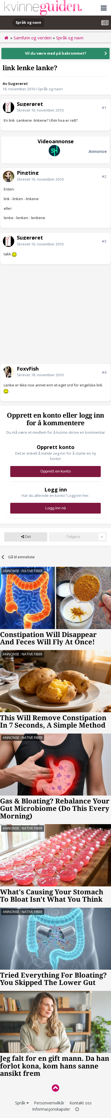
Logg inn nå (55, 508)
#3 (104, 241)
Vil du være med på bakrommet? (55, 53)
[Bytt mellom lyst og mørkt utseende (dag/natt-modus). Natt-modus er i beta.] (77, 1109)
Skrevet (40, 110)
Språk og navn (50, 88)
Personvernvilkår (49, 1103)
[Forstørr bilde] (14, 253)
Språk (20, 1103)
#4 (104, 372)
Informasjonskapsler (51, 1109)
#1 (104, 107)
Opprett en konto (55, 471)
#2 (104, 176)
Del (27, 537)
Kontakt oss (80, 1103)
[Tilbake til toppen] (55, 1087)
